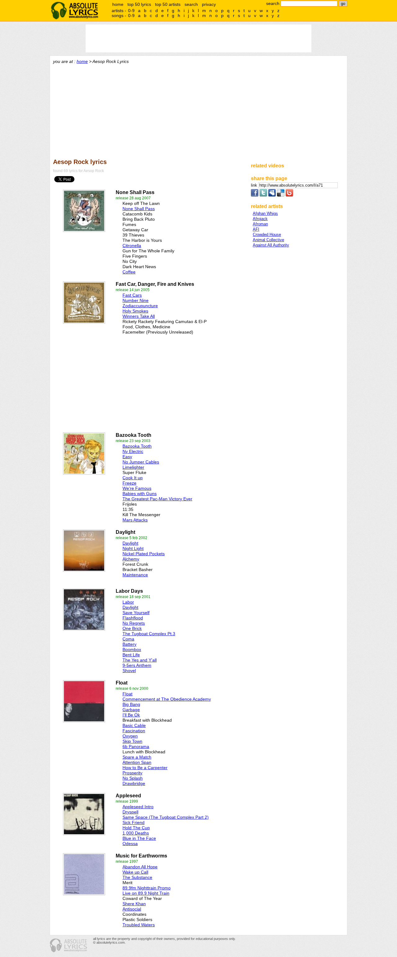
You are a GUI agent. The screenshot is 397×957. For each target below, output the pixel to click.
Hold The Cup (136, 827)
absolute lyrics (74, 10)
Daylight (130, 543)
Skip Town (132, 741)
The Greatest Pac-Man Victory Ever (157, 498)
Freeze (129, 483)
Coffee (129, 271)
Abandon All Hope (140, 866)
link (254, 185)
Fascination (134, 730)
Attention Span (137, 762)
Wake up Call (135, 872)
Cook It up (133, 477)
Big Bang (131, 704)
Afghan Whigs (265, 213)
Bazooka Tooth (137, 446)
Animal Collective (268, 239)
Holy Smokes (135, 310)
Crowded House (267, 234)
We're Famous (137, 488)
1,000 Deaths (136, 833)
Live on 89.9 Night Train (146, 893)
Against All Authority (271, 245)
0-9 (131, 10)
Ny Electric (133, 451)
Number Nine (136, 300)
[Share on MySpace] (272, 195)
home (117, 4)
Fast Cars (132, 295)
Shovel (129, 670)
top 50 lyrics (139, 4)
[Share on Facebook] (254, 195)
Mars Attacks (135, 519)
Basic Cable (134, 725)
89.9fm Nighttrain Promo (147, 887)
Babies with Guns (140, 493)
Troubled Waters (139, 924)
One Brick (132, 628)
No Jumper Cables (141, 461)
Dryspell (130, 811)
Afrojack (260, 218)
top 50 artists (168, 4)
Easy (127, 456)
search (191, 4)
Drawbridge (134, 783)
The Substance (137, 877)
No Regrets (134, 623)
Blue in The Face (139, 838)
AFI (256, 229)
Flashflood (133, 617)
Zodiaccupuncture (140, 305)
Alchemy (131, 558)
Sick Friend (134, 822)
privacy (209, 4)
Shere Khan (134, 903)
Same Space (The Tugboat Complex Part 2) (166, 817)
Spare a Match (137, 757)
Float (127, 693)
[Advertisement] (198, 110)
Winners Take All (139, 316)
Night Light (133, 548)
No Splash (133, 778)
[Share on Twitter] (263, 195)
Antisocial (132, 908)
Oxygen (130, 735)
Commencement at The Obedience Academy (167, 699)
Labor (128, 602)
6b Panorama (136, 746)
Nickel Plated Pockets (144, 553)
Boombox (132, 649)
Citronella (132, 245)
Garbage (131, 709)
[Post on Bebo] (289, 195)
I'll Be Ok (131, 714)
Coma (128, 638)
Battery (129, 644)
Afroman (260, 224)
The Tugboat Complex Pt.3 (149, 633)
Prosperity (132, 772)
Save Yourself (136, 612)
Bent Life (131, 654)
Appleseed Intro (138, 806)
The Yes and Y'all (140, 660)
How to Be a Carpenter (145, 767)
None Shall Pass (139, 208)
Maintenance (135, 574)
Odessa (130, 843)
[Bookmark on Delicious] (280, 195)
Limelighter (133, 467)
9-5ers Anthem (137, 665)
